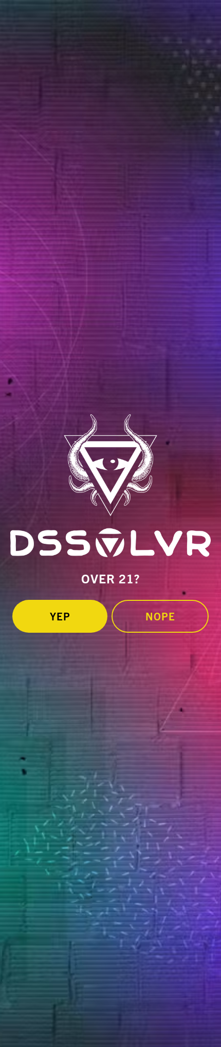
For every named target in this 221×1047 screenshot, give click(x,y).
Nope (160, 616)
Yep (60, 616)
